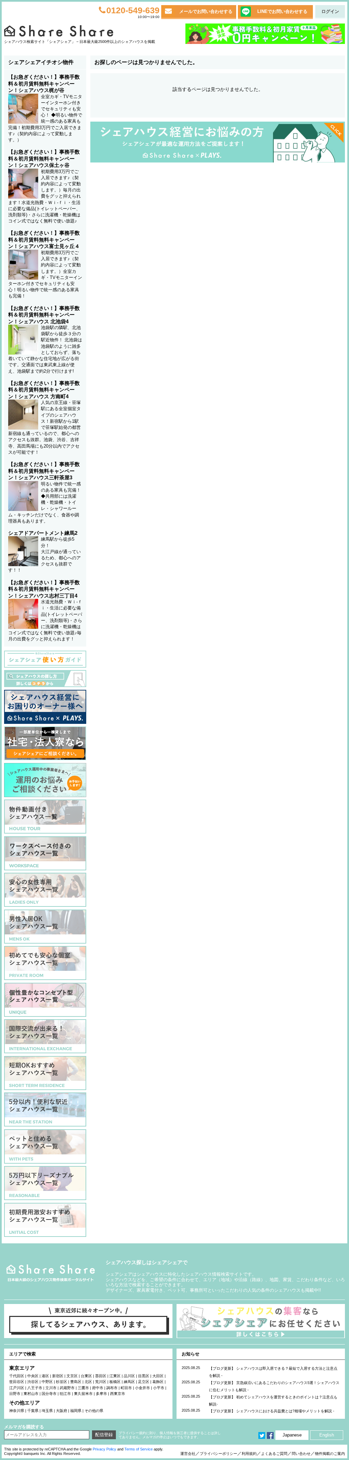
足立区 (143, 1382)
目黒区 (143, 1376)
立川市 (51, 1388)
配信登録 (104, 1434)
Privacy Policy (104, 1449)
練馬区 (129, 1382)
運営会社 (187, 1453)
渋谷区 (33, 1382)
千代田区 (16, 1376)
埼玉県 (47, 1411)
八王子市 (34, 1388)
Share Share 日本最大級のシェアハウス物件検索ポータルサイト (50, 1273)
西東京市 (117, 1394)
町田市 (126, 1388)
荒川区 (100, 1382)
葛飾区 (158, 1382)
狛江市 (65, 1394)
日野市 (14, 1394)
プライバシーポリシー (218, 1453)
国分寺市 (49, 1394)
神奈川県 (16, 1411)
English (326, 1435)
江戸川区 (16, 1388)
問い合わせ (301, 1453)
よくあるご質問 (274, 1453)
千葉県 (33, 1411)
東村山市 (31, 1394)
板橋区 (115, 1382)
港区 (45, 1376)
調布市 (112, 1388)
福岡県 (75, 1411)
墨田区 (100, 1376)
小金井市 (142, 1388)
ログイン (330, 11)
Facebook (270, 1435)
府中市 (97, 1388)
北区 (88, 1382)
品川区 (129, 1376)
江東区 (115, 1376)
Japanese (292, 1435)
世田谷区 (16, 1382)
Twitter (261, 1435)
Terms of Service (138, 1449)
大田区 (158, 1376)
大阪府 (61, 1411)
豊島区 (75, 1382)
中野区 (47, 1382)
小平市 (158, 1388)
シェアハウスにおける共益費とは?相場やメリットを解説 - (285, 1411)
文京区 (72, 1376)
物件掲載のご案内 (330, 1453)
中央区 (33, 1376)
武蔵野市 (67, 1388)
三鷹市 (83, 1388)
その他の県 (94, 1411)
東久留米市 (83, 1394)
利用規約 (249, 1453)
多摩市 (101, 1394)
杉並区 (61, 1382)
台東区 (86, 1376)
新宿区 (57, 1376)
